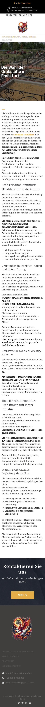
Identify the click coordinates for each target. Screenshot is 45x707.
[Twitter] (19, 703)
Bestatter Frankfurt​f (11, 37)
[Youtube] (23, 703)
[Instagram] (26, 703)
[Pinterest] (30, 703)
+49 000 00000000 (29, 10)
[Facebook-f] (15, 703)
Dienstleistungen (29, 37)
